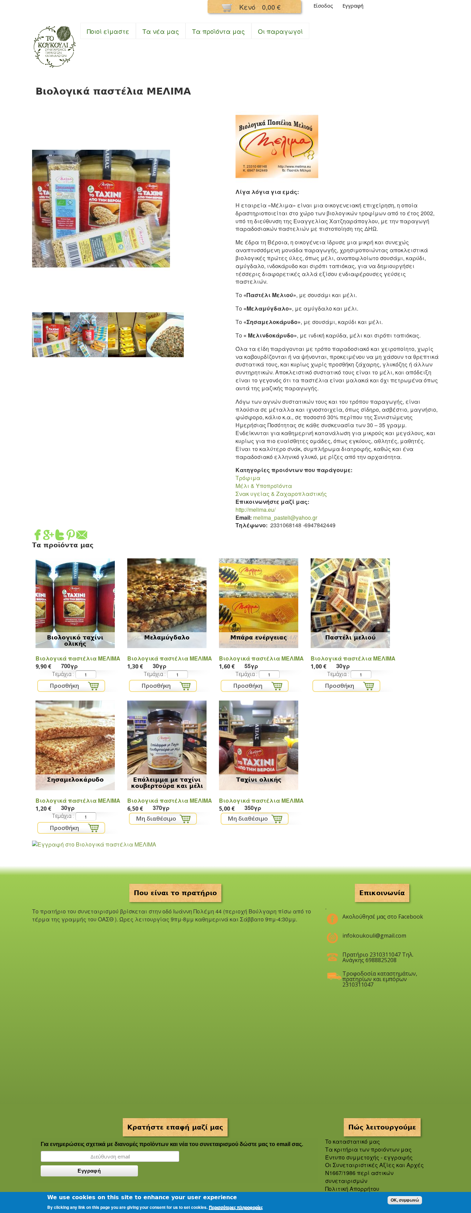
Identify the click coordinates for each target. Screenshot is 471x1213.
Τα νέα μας (160, 31)
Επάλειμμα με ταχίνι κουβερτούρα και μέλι (167, 782)
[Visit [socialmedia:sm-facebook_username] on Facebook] (37, 536)
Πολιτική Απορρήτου (352, 1189)
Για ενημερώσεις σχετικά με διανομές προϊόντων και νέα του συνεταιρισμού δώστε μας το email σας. (172, 1144)
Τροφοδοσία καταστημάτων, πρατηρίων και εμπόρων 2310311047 (379, 976)
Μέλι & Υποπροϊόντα (264, 486)
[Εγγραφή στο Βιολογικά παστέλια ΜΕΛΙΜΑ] (94, 844)
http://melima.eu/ (255, 509)
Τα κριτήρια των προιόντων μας (368, 1149)
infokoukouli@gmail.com (374, 935)
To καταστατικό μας (352, 1141)
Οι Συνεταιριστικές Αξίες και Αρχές (374, 1165)
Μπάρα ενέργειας (258, 637)
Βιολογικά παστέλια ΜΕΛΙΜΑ (78, 658)
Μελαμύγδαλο (167, 637)
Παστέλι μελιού (350, 637)
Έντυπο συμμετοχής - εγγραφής (369, 1157)
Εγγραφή (352, 5)
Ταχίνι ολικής (258, 779)
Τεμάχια (62, 674)
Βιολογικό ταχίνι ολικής (75, 640)
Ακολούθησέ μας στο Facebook (382, 916)
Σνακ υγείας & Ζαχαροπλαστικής (281, 494)
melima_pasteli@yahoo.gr (285, 517)
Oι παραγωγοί (280, 31)
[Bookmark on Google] (48, 536)
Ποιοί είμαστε (108, 31)
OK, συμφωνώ (405, 1200)
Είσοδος (323, 5)
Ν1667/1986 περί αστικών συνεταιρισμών (359, 1177)
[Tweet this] (59, 536)
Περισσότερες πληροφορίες (236, 1207)
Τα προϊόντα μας (218, 31)
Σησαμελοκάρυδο (75, 779)
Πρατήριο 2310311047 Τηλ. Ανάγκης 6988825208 (377, 957)
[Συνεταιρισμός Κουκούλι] (54, 68)
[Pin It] (70, 536)
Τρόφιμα (248, 478)
